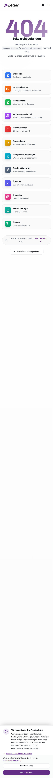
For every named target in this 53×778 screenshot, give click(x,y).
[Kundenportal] (43, 5)
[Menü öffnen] (48, 5)
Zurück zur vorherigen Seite (28, 252)
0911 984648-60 (41, 240)
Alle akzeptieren (26, 772)
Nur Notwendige (26, 766)
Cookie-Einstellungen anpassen (19, 753)
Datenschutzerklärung (12, 760)
